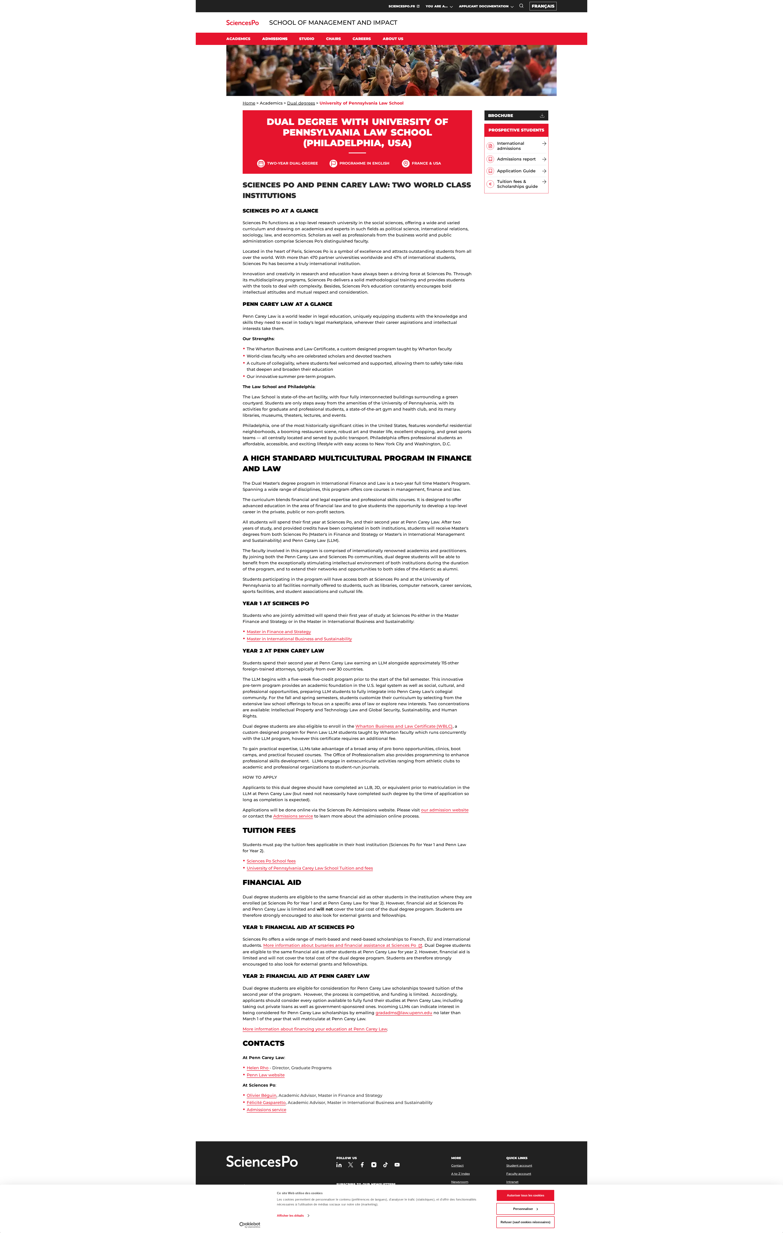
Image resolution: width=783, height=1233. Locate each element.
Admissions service (293, 816)
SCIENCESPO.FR (402, 6)
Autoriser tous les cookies (525, 1195)
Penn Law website (266, 1075)
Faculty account (518, 1174)
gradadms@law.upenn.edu (404, 1012)
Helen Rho (258, 1067)
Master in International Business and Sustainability (299, 638)
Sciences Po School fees (271, 861)
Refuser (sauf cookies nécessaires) (525, 1222)
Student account (519, 1165)
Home (249, 103)
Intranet (512, 1182)
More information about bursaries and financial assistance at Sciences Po (339, 945)
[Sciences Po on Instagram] (373, 1164)
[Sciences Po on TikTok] (385, 1164)
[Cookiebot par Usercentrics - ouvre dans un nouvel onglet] (250, 1225)
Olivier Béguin (261, 1095)
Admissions (275, 39)
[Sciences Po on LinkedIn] (339, 1164)
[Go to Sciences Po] (242, 24)
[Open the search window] (521, 6)
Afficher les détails (290, 1215)
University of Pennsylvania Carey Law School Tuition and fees (310, 868)
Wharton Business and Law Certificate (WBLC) (404, 726)
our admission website (445, 810)
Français (543, 6)
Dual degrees (301, 103)
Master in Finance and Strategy (279, 631)
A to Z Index (460, 1174)
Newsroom (459, 1182)
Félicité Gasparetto (266, 1102)
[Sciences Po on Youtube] (397, 1164)
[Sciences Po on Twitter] (350, 1164)
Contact (457, 1165)
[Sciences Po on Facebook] (362, 1164)
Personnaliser (523, 1209)
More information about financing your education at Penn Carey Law (315, 1029)
